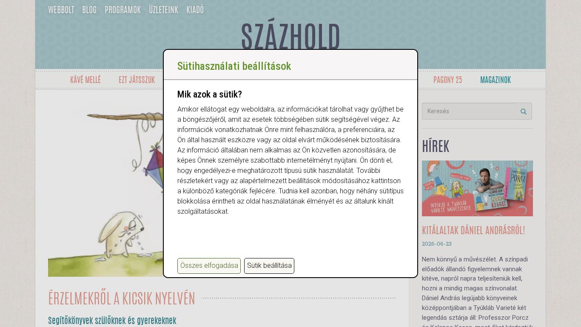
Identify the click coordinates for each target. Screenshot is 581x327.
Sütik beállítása (269, 265)
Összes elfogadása (209, 265)
